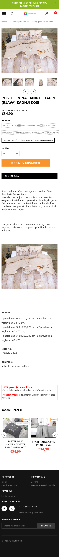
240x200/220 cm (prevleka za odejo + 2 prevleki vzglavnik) (28, 140)
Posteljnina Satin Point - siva (43, 443)
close (55, 3)
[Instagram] (12, 508)
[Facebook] (4, 508)
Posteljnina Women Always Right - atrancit (15, 444)
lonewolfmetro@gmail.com (30, 513)
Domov (5, 22)
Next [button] (33, 91)
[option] (29, 50)
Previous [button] (25, 91)
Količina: (6, 148)
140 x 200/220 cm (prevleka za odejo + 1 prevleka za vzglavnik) (29, 125)
